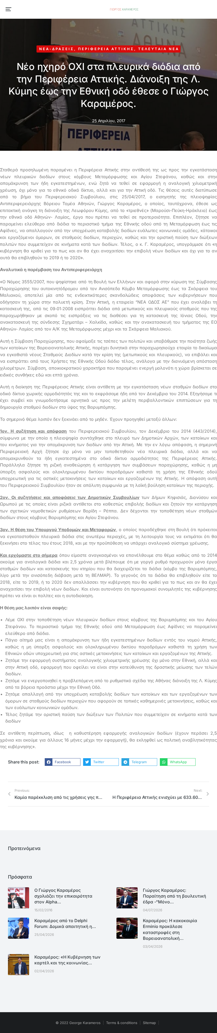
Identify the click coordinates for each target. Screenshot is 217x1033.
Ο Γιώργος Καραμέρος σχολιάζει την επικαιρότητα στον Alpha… (63, 896)
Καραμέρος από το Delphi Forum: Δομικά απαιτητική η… (65, 923)
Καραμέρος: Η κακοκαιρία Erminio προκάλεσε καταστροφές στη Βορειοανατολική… (170, 929)
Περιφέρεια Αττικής (106, 49)
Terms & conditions (121, 1023)
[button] (8, 9)
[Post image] (18, 897)
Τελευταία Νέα (158, 49)
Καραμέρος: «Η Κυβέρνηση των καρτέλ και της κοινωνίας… (67, 959)
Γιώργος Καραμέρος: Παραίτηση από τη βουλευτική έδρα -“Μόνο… (174, 896)
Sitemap (149, 1023)
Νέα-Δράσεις (56, 49)
